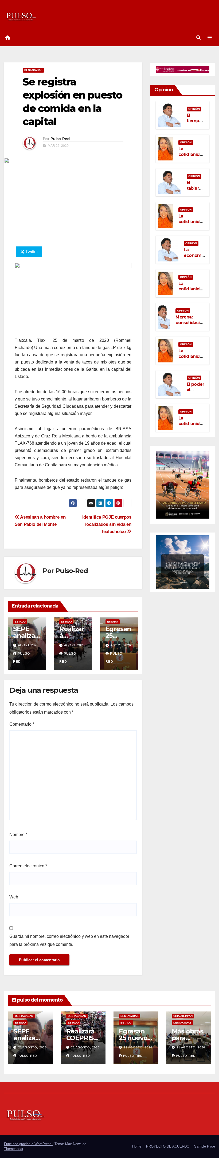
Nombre (18, 834)
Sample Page (204, 1146)
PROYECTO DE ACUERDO (167, 1146)
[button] (198, 37)
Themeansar (13, 1149)
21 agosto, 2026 (32, 1047)
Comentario (21, 724)
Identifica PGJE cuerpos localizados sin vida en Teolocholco (106, 524)
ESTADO (20, 621)
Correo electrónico (28, 866)
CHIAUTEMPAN (183, 1015)
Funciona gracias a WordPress (28, 1144)
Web (13, 897)
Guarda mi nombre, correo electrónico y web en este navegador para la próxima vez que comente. (69, 940)
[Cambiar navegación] (209, 37)
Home (136, 1146)
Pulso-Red (60, 138)
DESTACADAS (33, 70)
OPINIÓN (194, 108)
